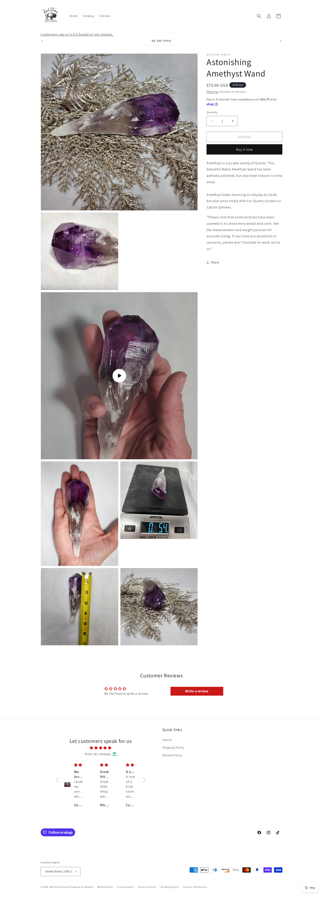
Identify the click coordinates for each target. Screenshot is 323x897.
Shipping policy (170, 886)
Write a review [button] (196, 691)
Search (167, 740)
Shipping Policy (173, 747)
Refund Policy (172, 755)
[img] (101, 747)
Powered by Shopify (81, 886)
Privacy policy (125, 886)
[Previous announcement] (42, 41)
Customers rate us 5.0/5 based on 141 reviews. (77, 34)
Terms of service (147, 886)
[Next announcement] (281, 41)
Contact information (195, 886)
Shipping (212, 91)
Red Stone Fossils (60, 886)
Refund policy (105, 886)
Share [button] (215, 262)
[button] (259, 16)
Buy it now (244, 149)
